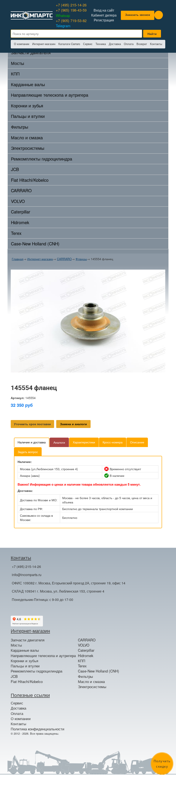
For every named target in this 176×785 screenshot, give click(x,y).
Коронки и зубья (27, 105)
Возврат (142, 44)
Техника (101, 44)
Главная (17, 259)
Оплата (129, 44)
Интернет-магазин (43, 44)
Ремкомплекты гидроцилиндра (41, 159)
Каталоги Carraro (69, 44)
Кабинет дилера (104, 15)
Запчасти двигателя (27, 639)
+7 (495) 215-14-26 (71, 5)
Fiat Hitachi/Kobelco (30, 180)
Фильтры (19, 127)
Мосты (17, 63)
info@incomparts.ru (26, 574)
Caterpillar (20, 212)
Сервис (88, 44)
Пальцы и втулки (28, 116)
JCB (15, 169)
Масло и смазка (27, 137)
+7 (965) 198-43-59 (71, 12)
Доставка (115, 44)
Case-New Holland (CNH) (35, 243)
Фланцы (81, 259)
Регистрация (104, 20)
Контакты (156, 44)
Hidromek (20, 222)
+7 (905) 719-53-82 (71, 23)
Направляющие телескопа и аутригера (49, 95)
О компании (21, 44)
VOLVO (18, 201)
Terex (16, 233)
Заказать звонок (137, 14)
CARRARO (21, 190)
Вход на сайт (104, 10)
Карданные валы (28, 84)
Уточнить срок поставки (32, 424)
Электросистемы (27, 148)
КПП (15, 74)
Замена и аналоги (73, 424)
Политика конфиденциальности (37, 728)
